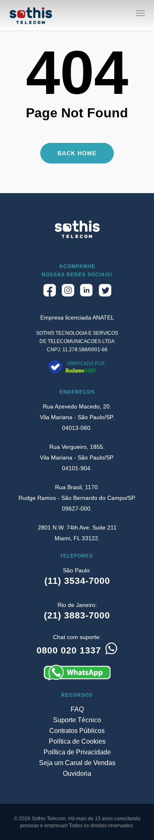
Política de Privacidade (77, 752)
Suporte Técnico (77, 719)
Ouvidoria (77, 773)
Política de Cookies (77, 741)
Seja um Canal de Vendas (77, 762)
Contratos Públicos (77, 730)
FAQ (77, 709)
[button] (140, 13)
